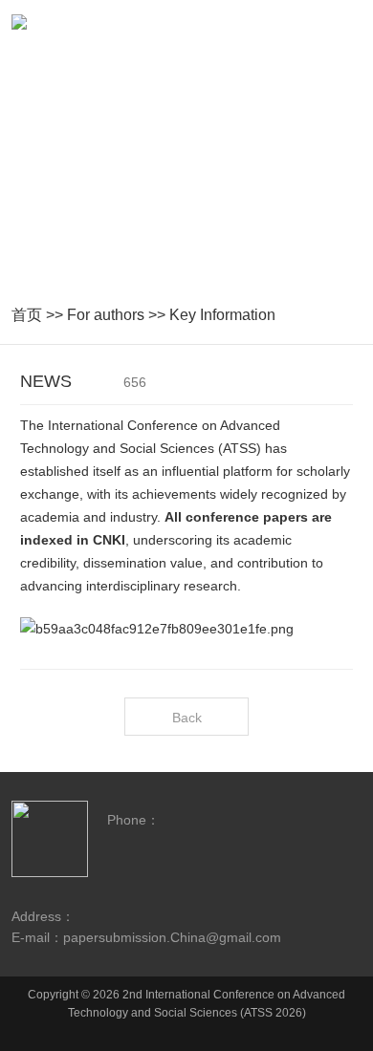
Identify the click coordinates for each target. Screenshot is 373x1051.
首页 (26, 315)
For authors (105, 315)
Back (187, 717)
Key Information (222, 315)
